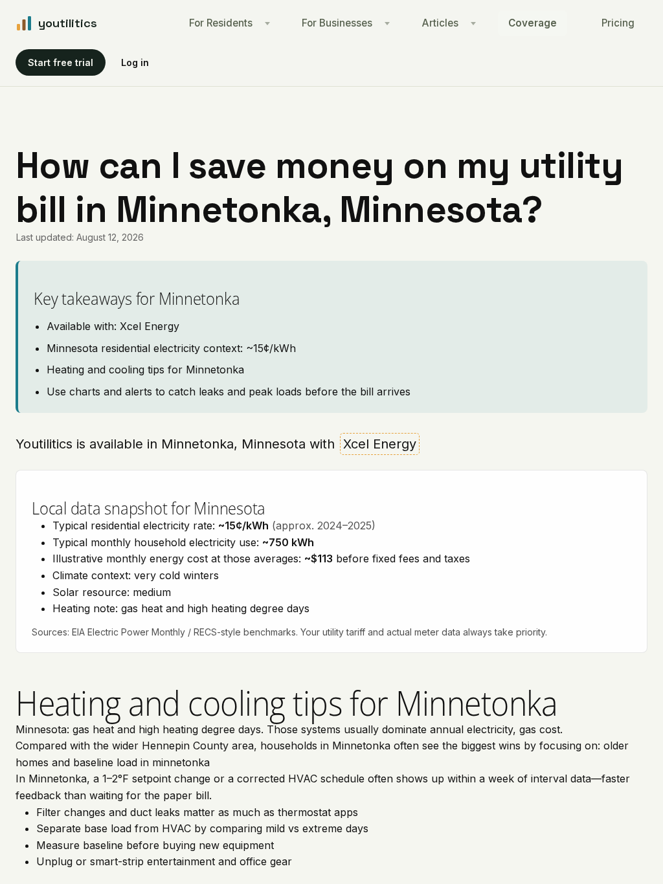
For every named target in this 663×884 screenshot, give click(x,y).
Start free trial (60, 62)
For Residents (221, 23)
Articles (440, 23)
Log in (135, 62)
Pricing (618, 23)
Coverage (532, 23)
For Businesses (337, 23)
